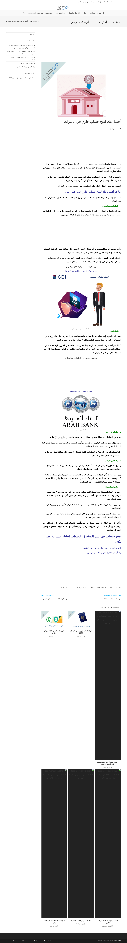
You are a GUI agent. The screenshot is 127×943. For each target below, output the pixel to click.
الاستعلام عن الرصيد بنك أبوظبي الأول (107, 921)
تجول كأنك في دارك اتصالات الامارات (25, 67)
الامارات (115, 587)
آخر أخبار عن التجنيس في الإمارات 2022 (81, 632)
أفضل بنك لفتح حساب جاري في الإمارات (17, 21)
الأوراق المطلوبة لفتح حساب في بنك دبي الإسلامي (102, 548)
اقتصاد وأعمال (101, 2)
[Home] (39, 21)
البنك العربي (97, 587)
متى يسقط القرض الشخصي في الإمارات (54, 632)
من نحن (87, 2)
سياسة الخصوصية (80, 2)
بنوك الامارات (91, 587)
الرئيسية (117, 2)
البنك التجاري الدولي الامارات (107, 587)
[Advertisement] (81, 47)
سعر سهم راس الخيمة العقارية (81, 920)
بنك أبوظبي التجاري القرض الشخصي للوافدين (104, 552)
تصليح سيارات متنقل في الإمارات (26, 63)
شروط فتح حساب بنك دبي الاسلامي (68, 587)
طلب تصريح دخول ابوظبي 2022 (17, 78)
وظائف (112, 2)
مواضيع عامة (93, 2)
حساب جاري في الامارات (82, 587)
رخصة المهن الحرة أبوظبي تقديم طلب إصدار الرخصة (107, 763)
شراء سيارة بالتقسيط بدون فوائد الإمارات (54, 921)
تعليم (107, 2)
